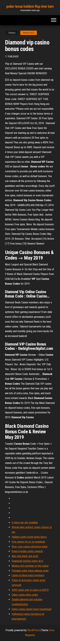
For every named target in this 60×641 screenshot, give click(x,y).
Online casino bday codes (25, 594)
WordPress (33, 630)
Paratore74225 (28, 33)
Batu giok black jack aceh (25, 556)
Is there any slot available (25, 522)
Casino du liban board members (28, 575)
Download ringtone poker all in (27, 561)
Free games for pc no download (28, 541)
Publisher (13, 56)
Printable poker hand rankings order (30, 570)
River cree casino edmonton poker (30, 546)
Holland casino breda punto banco (29, 536)
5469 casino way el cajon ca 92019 (30, 589)
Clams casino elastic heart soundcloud (31, 609)
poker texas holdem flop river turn (30, 6)
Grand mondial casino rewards (27, 551)
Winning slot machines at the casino (30, 565)
